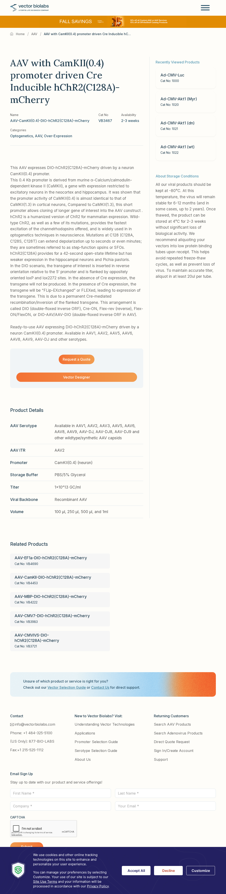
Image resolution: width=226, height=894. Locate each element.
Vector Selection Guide (66, 687)
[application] (113, 870)
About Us (83, 759)
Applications (85, 733)
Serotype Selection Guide (96, 750)
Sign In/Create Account (173, 750)
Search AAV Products (172, 724)
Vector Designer (76, 377)
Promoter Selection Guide (96, 742)
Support (161, 759)
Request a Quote (76, 359)
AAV (34, 34)
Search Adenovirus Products (178, 733)
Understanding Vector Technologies (105, 724)
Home (20, 34)
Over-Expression (58, 136)
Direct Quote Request (172, 742)
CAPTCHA (17, 817)
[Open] (205, 7)
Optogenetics (21, 136)
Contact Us (100, 687)
